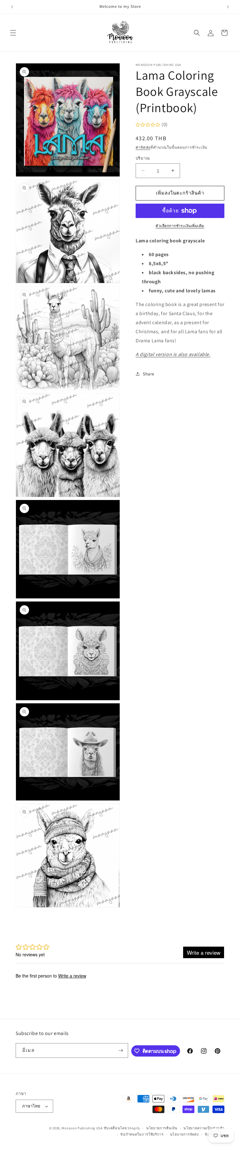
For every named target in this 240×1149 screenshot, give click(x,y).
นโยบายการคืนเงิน (162, 1128)
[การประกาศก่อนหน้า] (12, 7)
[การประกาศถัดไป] (228, 7)
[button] (13, 33)
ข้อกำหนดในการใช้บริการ (142, 1134)
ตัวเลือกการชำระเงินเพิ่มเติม (180, 225)
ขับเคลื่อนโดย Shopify (122, 1128)
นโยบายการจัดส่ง (184, 1134)
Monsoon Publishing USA (82, 1128)
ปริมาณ (143, 158)
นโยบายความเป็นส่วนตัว (203, 1128)
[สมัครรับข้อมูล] (121, 1050)
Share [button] (148, 374)
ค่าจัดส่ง (143, 147)
